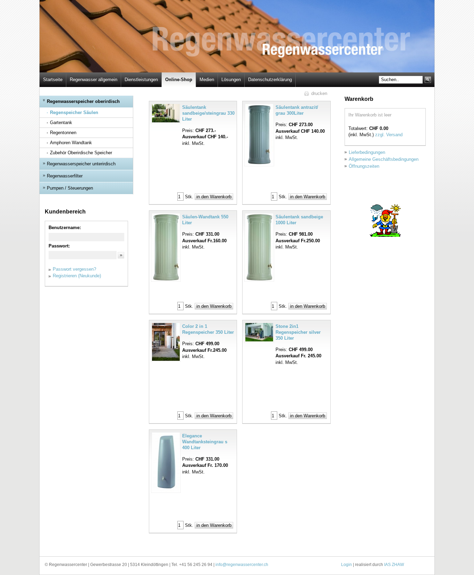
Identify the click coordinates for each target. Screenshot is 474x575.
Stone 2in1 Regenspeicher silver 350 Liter (298, 332)
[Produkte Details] (166, 113)
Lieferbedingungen (367, 152)
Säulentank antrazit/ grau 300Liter (297, 110)
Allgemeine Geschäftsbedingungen (383, 159)
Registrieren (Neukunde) (77, 275)
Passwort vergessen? (74, 269)
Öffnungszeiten (364, 166)
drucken (319, 93)
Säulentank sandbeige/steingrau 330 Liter (208, 113)
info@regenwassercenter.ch (241, 564)
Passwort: (59, 246)
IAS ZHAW (394, 564)
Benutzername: (65, 227)
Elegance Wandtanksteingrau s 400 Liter (204, 441)
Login (346, 564)
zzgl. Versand (389, 134)
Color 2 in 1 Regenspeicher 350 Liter (208, 329)
